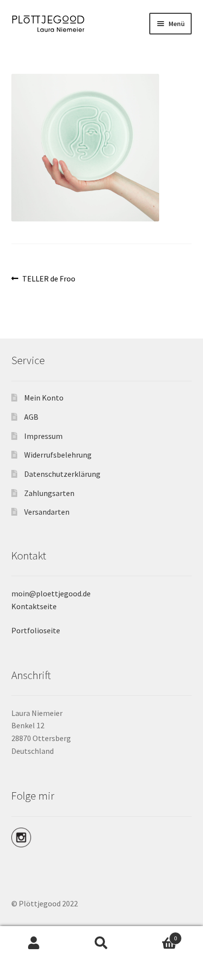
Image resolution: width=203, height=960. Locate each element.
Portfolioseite (35, 630)
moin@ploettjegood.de (51, 593)
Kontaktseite (34, 606)
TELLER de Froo (48, 279)
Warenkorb (156, 935)
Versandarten (46, 512)
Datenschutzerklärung (62, 474)
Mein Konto (44, 398)
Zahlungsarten (49, 493)
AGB (31, 417)
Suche (101, 943)
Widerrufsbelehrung (58, 455)
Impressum (43, 436)
